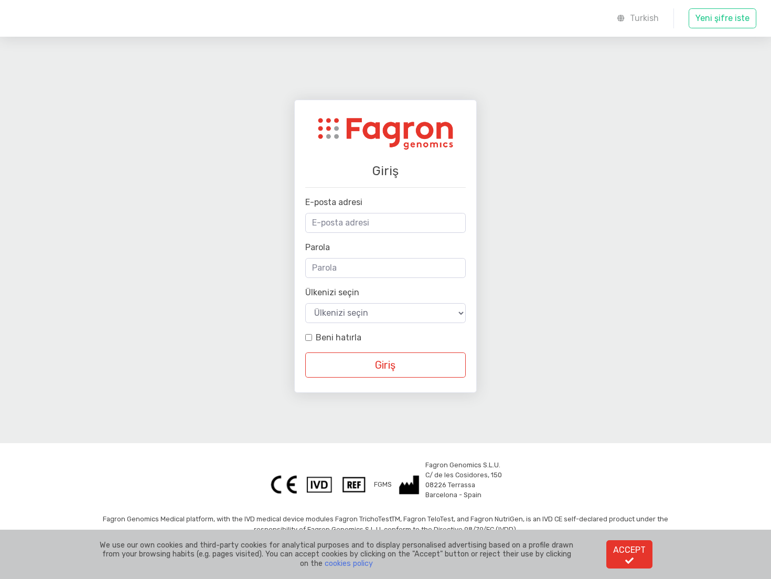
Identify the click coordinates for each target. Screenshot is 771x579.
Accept (629, 550)
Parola (317, 247)
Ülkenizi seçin (332, 292)
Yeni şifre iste (722, 18)
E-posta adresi (333, 202)
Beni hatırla (338, 337)
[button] (638, 18)
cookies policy (349, 563)
